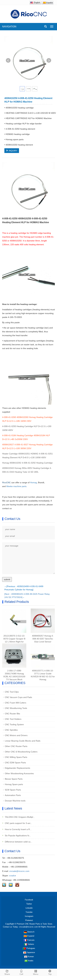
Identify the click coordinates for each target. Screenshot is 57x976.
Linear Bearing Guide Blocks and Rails (22, 741)
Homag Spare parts (14, 784)
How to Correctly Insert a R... (18, 829)
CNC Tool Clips (12, 692)
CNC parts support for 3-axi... (18, 823)
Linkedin (29, 908)
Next (48, 60)
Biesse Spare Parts (14, 779)
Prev (8, 60)
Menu (35, 974)
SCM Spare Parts (13, 790)
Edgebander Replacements (17, 768)
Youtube (29, 912)
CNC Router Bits (12, 713)
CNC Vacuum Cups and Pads (18, 697)
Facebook (29, 900)
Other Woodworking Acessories (19, 773)
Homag (33, 482)
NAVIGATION (9, 26)
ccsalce (12, 875)
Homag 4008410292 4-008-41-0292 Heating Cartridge (27, 463)
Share (7, 974)
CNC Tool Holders (13, 719)
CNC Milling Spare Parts (16, 757)
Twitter (29, 904)
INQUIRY (12, 150)
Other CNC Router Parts (16, 746)
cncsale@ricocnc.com (19, 871)
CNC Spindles (11, 730)
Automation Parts (13, 795)
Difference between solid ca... (18, 842)
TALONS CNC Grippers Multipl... (19, 817)
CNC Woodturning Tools (16, 708)
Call (21, 974)
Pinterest (29, 920)
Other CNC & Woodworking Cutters (21, 751)
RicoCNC (6, 482)
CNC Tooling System (14, 724)
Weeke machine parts (16, 486)
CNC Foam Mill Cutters (15, 703)
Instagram (29, 916)
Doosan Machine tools (15, 800)
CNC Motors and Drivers (16, 735)
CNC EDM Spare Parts (15, 762)
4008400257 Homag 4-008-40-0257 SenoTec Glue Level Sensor (42, 639)
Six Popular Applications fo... (17, 835)
